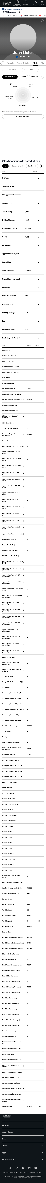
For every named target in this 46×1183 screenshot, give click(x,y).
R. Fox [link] (26, 15)
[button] (11, 70)
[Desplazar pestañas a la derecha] (42, 77)
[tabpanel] (23, 587)
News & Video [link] (23, 63)
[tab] (10, 63)
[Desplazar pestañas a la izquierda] (3, 63)
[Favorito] (42, 21)
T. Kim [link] (7, 15)
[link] (7, 3)
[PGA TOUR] (7, 1116)
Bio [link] (42, 63)
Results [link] (10, 63)
